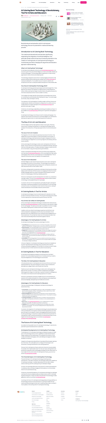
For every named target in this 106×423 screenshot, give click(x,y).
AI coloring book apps (41, 232)
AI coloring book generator (32, 204)
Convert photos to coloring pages (38, 394)
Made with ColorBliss (49, 396)
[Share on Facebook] (56, 16)
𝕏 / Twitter (63, 398)
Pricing (73, 2)
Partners (47, 405)
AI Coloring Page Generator (36, 392)
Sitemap (47, 401)
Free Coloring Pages (42, 2)
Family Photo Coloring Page (36, 396)
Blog (59, 2)
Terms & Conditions (49, 410)
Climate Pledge (49, 408)
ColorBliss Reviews (49, 394)
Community (66, 2)
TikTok (62, 400)
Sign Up (77, 392)
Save (62, 16)
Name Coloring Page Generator (37, 413)
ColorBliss (22, 420)
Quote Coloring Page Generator (37, 415)
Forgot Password (78, 396)
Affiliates (48, 407)
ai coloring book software (46, 104)
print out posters (51, 79)
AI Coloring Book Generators (34, 15)
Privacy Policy (48, 412)
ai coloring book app (33, 110)
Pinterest (62, 394)
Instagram (62, 396)
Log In (77, 394)
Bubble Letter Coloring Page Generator (37, 412)
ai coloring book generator (48, 70)
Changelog (48, 403)
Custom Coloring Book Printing (37, 398)
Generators (52, 2)
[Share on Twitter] (59, 16)
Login (79, 2)
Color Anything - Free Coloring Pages (82, 400)
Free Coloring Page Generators (37, 407)
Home (23, 7)
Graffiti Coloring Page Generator (37, 409)
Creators (47, 398)
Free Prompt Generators (36, 405)
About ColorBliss (49, 392)
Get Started (83, 2)
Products (33, 2)
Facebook (62, 392)
